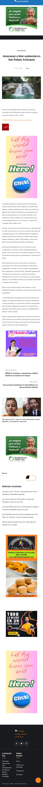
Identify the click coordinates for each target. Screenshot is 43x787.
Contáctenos (20, 771)
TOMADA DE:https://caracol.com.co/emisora (16, 120)
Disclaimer (19, 774)
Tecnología (5, 776)
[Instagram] (26, 743)
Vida (3, 765)
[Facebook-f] (17, 743)
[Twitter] (21, 743)
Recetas (4, 772)
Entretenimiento (7, 767)
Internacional (6, 763)
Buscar (4, 473)
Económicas (6, 770)
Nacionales (21, 50)
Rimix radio (5, 784)
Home (18, 761)
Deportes (5, 774)
